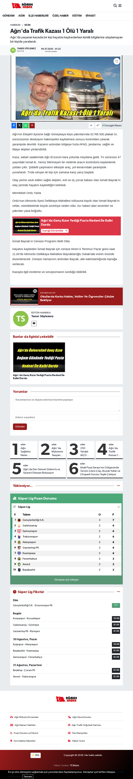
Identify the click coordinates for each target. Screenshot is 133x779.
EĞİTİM (77, 15)
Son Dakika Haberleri (25, 741)
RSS (37, 755)
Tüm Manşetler (80, 733)
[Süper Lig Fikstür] (118, 592)
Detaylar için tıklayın (66, 579)
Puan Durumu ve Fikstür (26, 733)
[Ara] (115, 5)
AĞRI (21, 15)
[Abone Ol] (111, 125)
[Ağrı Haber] (22, 6)
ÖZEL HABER (60, 15)
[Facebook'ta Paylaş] (14, 125)
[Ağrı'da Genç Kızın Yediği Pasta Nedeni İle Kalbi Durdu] (39, 357)
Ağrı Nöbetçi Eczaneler (26, 717)
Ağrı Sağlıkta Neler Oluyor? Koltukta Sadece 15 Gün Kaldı (27, 452)
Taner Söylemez (42, 316)
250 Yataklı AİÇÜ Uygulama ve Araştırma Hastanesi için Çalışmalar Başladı (86, 452)
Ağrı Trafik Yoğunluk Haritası (86, 725)
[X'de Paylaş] (19, 125)
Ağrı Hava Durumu (81, 717)
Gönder (20, 426)
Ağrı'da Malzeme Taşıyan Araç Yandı (57, 452)
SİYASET (90, 15)
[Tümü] (118, 485)
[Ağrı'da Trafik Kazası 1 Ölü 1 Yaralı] (66, 88)
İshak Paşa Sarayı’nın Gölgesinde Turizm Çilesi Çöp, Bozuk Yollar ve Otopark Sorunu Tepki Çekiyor (100, 471)
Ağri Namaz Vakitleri (25, 725)
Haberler (15, 25)
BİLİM (27, 25)
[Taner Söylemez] (21, 318)
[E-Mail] (34, 323)
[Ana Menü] (119, 5)
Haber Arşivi (78, 741)
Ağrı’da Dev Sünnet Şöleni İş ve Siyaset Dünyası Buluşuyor (41, 471)
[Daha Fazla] (32, 125)
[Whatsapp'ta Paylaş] (26, 125)
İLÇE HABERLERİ (38, 15)
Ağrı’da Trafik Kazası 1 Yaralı (113, 452)
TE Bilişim (74, 765)
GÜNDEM (8, 15)
